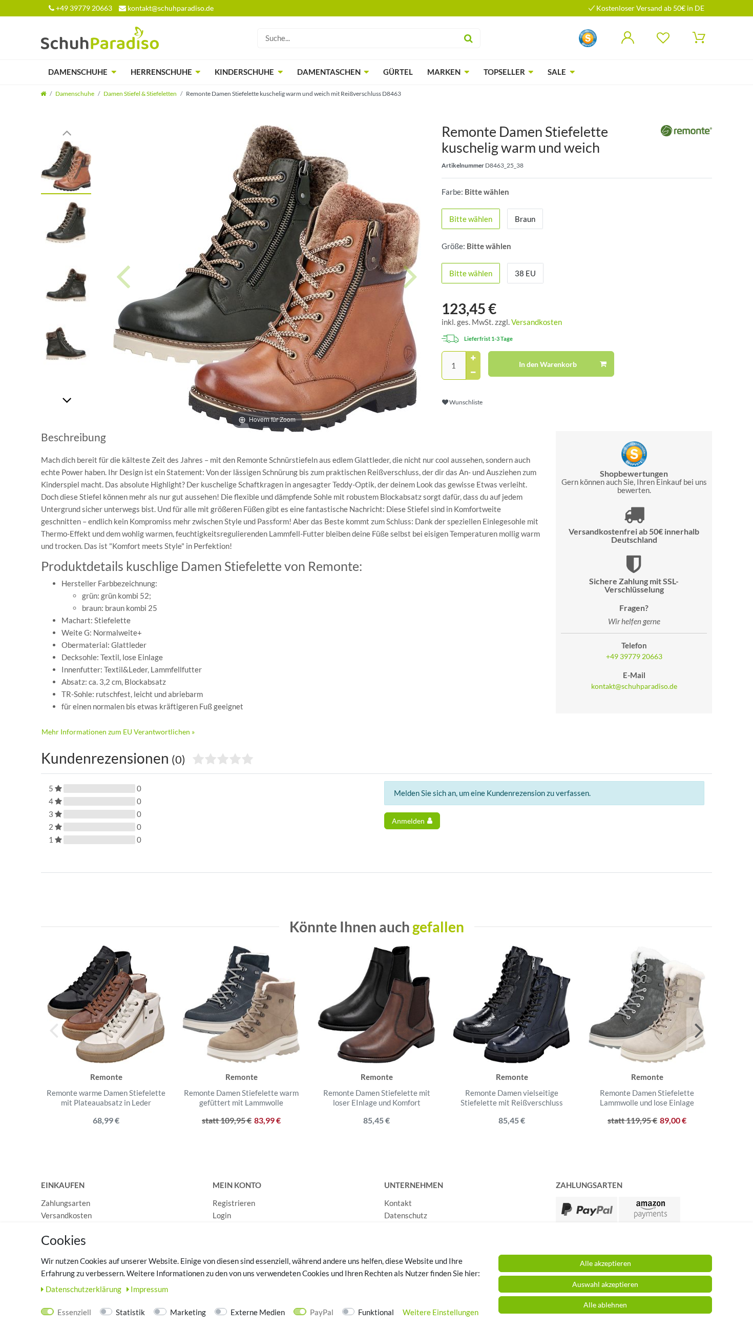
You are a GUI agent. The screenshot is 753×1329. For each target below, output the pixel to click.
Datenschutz (405, 1215)
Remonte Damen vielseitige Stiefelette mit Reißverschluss (512, 1098)
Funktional (376, 1312)
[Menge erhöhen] (473, 358)
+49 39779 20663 (83, 8)
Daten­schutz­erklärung (84, 1289)
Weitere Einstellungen (440, 1312)
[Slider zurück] (66, 132)
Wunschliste (465, 402)
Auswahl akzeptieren (605, 1284)
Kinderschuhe (244, 71)
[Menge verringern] (473, 372)
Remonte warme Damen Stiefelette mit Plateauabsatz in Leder (106, 1098)
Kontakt (398, 1203)
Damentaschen (329, 71)
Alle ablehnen (605, 1304)
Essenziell (74, 1312)
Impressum (149, 1289)
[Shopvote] (588, 37)
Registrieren (234, 1203)
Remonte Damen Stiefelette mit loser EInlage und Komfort (376, 1098)
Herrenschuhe (161, 71)
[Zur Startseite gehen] (43, 93)
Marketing (188, 1312)
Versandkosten (536, 321)
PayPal (321, 1312)
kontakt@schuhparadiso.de (170, 8)
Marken (444, 71)
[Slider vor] (66, 399)
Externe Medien (258, 1312)
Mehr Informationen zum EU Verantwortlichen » (118, 731)
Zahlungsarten (65, 1203)
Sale (557, 71)
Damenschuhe (78, 71)
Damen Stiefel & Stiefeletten (140, 93)
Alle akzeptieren (605, 1263)
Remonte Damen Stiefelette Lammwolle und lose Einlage (647, 1098)
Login (222, 1215)
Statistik (130, 1312)
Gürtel (398, 71)
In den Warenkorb (548, 364)
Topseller (504, 71)
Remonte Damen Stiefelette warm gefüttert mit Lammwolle (241, 1098)
